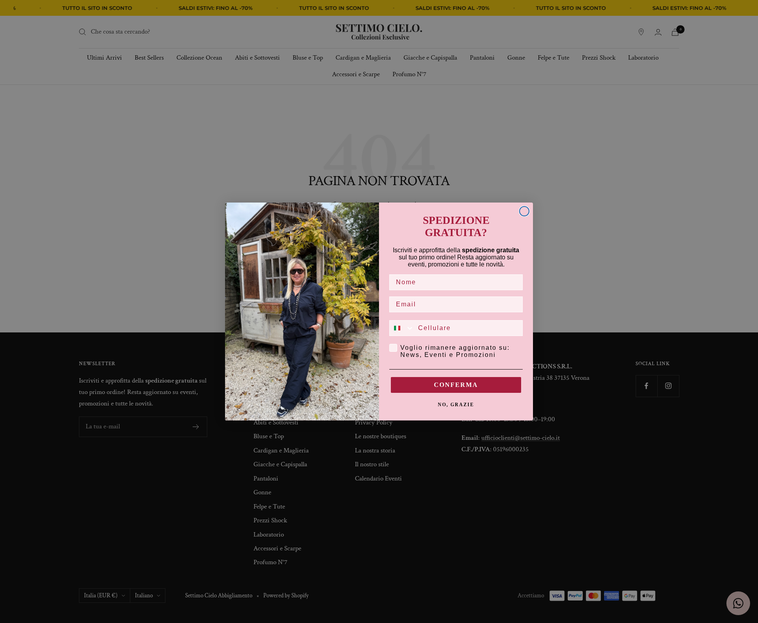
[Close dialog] (524, 211)
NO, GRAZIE (456, 404)
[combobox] (402, 328)
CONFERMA (456, 384)
